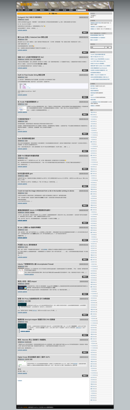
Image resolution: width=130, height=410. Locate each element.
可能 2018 (93, 227)
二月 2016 (93, 289)
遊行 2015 (93, 314)
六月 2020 (93, 187)
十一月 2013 (93, 348)
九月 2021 (93, 166)
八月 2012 (93, 379)
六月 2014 (93, 332)
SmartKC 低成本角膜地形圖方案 (98, 54)
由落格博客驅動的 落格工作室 (97, 35)
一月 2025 (93, 130)
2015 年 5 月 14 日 (84, 190)
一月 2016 (93, 291)
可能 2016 (93, 282)
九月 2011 (93, 395)
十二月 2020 (93, 180)
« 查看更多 (19, 380)
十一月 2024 (93, 135)
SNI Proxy (34, 310)
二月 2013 (93, 368)
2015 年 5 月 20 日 (84, 138)
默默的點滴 (93, 92)
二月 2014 (93, 341)
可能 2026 (93, 112)
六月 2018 (93, 225)
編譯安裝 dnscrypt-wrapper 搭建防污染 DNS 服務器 (36, 319)
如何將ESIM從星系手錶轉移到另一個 (99, 70)
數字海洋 (75, 363)
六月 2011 (93, 397)
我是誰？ (71, 10)
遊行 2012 (93, 388)
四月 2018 (93, 230)
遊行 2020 (93, 193)
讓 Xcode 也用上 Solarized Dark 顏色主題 (33, 37)
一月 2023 (93, 144)
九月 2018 (93, 218)
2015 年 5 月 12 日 (84, 244)
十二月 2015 (93, 293)
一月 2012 (93, 393)
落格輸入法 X (94, 28)
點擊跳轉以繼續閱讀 (22, 30)
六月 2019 (93, 203)
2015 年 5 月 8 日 (84, 281)
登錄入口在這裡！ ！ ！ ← (96, 40)
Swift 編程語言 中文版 (95, 102)
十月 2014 (93, 325)
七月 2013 (93, 357)
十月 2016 (93, 271)
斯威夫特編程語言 (95, 90)
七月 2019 (93, 200)
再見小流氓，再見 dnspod (27, 281)
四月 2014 (93, 336)
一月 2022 (93, 160)
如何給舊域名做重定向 (96, 72)
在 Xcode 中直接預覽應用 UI (28, 102)
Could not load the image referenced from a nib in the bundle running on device (46, 191)
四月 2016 (93, 284)
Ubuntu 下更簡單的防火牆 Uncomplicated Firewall (35, 264)
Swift (26, 39)
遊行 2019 (93, 209)
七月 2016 (93, 277)
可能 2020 (93, 189)
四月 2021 (93, 171)
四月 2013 (93, 363)
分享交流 (27, 10)
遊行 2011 (93, 400)
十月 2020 (93, 182)
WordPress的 (28, 342)
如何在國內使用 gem (25, 173)
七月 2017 (93, 250)
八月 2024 (93, 137)
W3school (93, 97)
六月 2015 (93, 307)
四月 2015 (93, 311)
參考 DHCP (78, 327)
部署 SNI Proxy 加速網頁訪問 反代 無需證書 (34, 299)
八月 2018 (93, 221)
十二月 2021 (93, 162)
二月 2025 (93, 128)
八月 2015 (93, 302)
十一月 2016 (93, 268)
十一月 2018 (93, 214)
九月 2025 (93, 121)
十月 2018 (93, 216)
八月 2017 (93, 248)
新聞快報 (32, 212)
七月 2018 (93, 223)
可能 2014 (93, 334)
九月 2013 (93, 352)
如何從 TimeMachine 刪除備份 (97, 63)
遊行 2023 (93, 141)
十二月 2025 (93, 116)
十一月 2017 (93, 241)
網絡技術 (42, 10)
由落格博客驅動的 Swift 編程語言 (97, 37)
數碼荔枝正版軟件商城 (96, 22)
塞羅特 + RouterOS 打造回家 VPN (98, 74)
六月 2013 (93, 359)
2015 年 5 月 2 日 (84, 339)
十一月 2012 (93, 375)
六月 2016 (93, 280)
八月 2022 (93, 153)
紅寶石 (26, 175)
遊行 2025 (93, 126)
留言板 (64, 10)
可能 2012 (93, 384)
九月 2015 (93, 300)
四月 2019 (93, 207)
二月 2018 (93, 234)
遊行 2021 (93, 173)
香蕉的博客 (93, 99)
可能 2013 (93, 361)
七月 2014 (93, 329)
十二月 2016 (93, 266)
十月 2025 (93, 119)
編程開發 (34, 10)
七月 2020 (93, 184)
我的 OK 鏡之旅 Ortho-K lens (97, 56)
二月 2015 (93, 316)
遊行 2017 (93, 259)
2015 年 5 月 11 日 (84, 264)
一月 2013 (93, 370)
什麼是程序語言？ (24, 119)
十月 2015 (93, 298)
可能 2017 (93, 255)
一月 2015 (93, 318)
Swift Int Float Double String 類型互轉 (31, 75)
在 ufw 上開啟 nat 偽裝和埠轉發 (29, 227)
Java (31, 59)
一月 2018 (93, 237)
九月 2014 (93, 327)
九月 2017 (93, 246)
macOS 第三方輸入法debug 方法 (98, 61)
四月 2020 (93, 191)
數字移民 (93, 86)
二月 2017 (93, 261)
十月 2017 (93, 243)
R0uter (22, 19)
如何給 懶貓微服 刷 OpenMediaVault (99, 68)
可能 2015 (93, 309)
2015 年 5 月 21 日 (84, 101)
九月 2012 (93, 377)
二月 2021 (93, 175)
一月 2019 (93, 212)
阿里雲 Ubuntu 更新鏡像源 (27, 245)
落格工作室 (20, 10)
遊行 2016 (93, 286)
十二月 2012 (93, 372)
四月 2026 (93, 114)
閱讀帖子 (85, 32)
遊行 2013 (93, 366)
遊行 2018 (93, 232)
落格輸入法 (93, 105)
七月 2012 (93, 382)
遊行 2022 (93, 155)
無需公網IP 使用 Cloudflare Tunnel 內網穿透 (100, 65)
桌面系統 (57, 10)
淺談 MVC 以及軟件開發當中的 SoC (31, 57)
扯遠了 (92, 95)
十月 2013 (93, 350)
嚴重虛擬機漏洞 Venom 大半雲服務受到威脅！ (34, 210)
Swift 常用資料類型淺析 (26, 138)
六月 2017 (93, 252)
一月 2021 (93, 178)
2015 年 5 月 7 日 (84, 298)
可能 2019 (93, 205)
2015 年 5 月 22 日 (84, 75)
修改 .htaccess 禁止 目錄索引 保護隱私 (32, 340)
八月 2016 (93, 275)
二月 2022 (93, 157)
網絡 (29, 301)
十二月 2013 (93, 345)
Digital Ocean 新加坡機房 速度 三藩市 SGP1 (34, 357)
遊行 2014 (93, 338)
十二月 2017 (93, 239)
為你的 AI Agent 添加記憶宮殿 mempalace (100, 59)
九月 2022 (93, 150)
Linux (26, 229)
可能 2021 (93, 169)
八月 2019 (93, 198)
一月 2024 (93, 139)
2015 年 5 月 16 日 (84, 155)
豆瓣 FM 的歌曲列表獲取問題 (28, 156)
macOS (27, 19)
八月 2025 (93, 123)
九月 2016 (93, 273)
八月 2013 (93, 354)
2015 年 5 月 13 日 (84, 227)
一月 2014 (93, 343)
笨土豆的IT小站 (94, 88)
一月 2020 (93, 196)
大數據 (49, 10)
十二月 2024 (93, 132)
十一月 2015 (93, 295)
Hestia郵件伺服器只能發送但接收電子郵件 (100, 79)
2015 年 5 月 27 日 (84, 17)
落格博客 (26, 4)
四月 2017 (93, 257)
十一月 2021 (93, 164)
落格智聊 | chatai (94, 26)
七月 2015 (93, 305)
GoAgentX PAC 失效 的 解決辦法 (30, 17)
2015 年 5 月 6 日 (84, 319)
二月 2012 (93, 391)
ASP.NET (27, 59)
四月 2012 (93, 386)
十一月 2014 (93, 323)
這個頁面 (45, 249)
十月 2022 (93, 148)
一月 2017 (93, 264)
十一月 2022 (93, 146)
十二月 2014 (93, 320)
